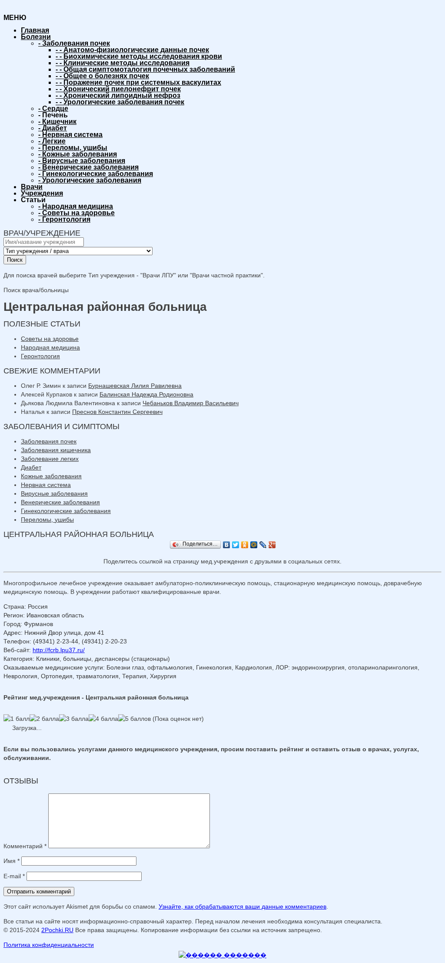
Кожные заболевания (77, 154)
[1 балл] (16, 718)
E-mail (14, 876)
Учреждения (42, 193)
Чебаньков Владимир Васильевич (191, 403)
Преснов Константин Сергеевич (117, 411)
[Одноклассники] (244, 544)
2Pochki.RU (57, 929)
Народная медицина (75, 206)
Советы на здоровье (76, 213)
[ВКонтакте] (226, 544)
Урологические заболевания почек (120, 102)
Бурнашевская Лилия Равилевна (135, 385)
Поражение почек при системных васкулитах (138, 82)
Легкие (52, 141)
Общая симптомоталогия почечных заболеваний (145, 69)
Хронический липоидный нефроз (118, 95)
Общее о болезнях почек (102, 76)
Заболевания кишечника (56, 450)
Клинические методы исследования (122, 63)
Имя (11, 860)
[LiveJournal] (263, 544)
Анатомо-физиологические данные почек (132, 49)
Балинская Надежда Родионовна (146, 394)
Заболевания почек (74, 43)
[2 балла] (44, 718)
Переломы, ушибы (72, 147)
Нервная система (70, 134)
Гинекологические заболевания (95, 173)
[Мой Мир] (254, 544)
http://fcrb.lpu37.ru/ (59, 649)
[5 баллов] (134, 718)
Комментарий (24, 846)
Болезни (36, 36)
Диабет (52, 128)
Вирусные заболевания (81, 160)
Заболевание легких (50, 458)
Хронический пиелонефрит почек (118, 89)
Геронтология (64, 219)
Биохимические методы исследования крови (139, 56)
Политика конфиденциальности (48, 944)
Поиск (15, 260)
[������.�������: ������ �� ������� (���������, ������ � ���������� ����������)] (222, 955)
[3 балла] (74, 718)
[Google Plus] (272, 544)
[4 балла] (103, 718)
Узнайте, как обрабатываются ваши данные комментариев (242, 906)
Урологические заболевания (89, 180)
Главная (35, 30)
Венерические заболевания (88, 167)
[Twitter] (235, 544)
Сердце (53, 108)
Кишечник (57, 121)
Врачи (32, 186)
